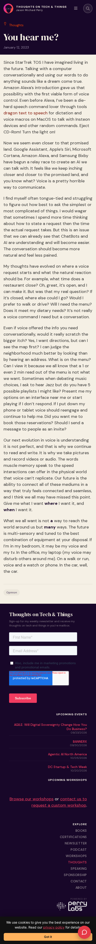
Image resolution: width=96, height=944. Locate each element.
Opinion (11, 592)
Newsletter (76, 843)
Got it (48, 937)
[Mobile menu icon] (75, 8)
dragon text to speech (25, 113)
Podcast (79, 849)
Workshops (76, 856)
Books (81, 830)
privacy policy (54, 927)
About (81, 887)
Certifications (73, 837)
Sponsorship (75, 875)
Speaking (79, 868)
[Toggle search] (88, 8)
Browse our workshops (32, 799)
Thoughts (77, 862)
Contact (79, 881)
